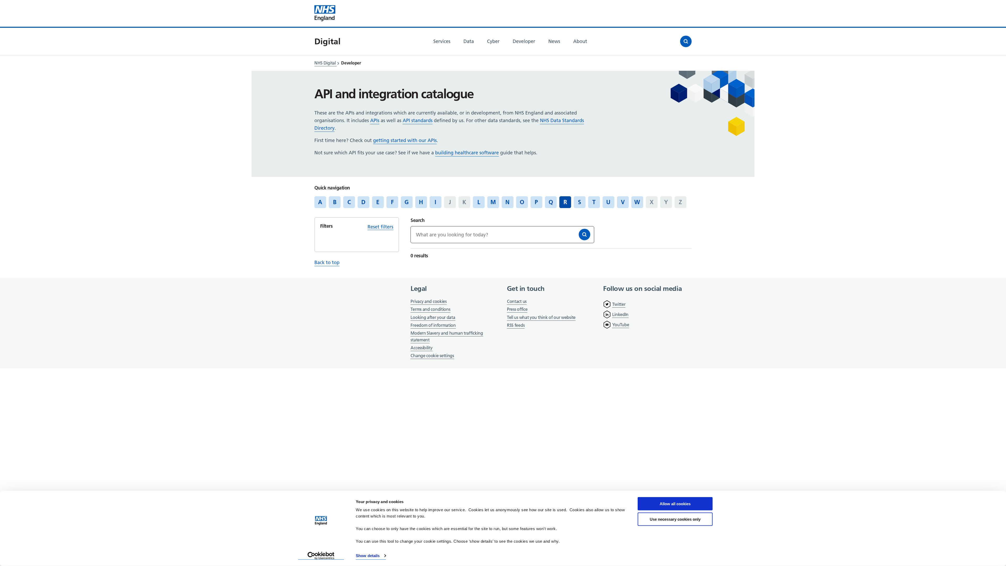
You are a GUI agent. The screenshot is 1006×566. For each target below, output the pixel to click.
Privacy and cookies (428, 301)
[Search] (584, 234)
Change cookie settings (432, 356)
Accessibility (421, 347)
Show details (368, 555)
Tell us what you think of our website (541, 317)
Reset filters (380, 227)
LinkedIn (620, 314)
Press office (517, 310)
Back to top (327, 262)
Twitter (618, 304)
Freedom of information (433, 325)
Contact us (517, 301)
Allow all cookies (675, 504)
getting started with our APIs (405, 140)
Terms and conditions (430, 309)
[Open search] (686, 41)
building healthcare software (467, 153)
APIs (374, 120)
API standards (418, 120)
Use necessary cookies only (675, 519)
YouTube (620, 324)
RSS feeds (515, 325)
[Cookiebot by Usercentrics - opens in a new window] (321, 556)
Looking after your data (433, 317)
